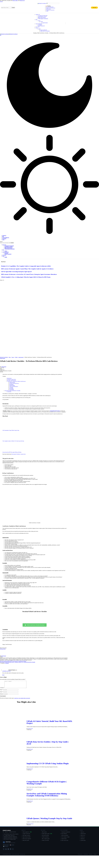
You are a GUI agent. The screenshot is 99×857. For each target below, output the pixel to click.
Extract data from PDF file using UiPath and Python (12, 452)
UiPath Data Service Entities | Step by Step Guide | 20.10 (48, 743)
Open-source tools (64, 840)
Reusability (11, 388)
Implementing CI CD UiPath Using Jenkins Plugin (48, 763)
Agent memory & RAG (26, 836)
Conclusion (9, 391)
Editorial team (83, 833)
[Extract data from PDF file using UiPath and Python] (12, 451)
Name (1, 689)
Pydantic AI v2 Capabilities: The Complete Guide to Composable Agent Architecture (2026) (26, 266)
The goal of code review (11, 379)
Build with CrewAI (26, 840)
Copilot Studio (63, 838)
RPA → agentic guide (45, 838)
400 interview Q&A (45, 835)
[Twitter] (4, 849)
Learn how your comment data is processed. (22, 698)
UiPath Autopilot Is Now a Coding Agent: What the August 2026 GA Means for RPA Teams (25, 277)
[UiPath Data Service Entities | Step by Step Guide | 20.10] (33, 738)
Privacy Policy (15, 0)
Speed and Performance (13, 386)
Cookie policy (83, 840)
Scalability (11, 387)
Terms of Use (22, 0)
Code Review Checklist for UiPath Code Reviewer (16, 381)
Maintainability (12, 385)
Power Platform (64, 833)
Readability (11, 384)
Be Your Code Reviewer (11, 380)
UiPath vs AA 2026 (45, 840)
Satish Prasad (3, 366)
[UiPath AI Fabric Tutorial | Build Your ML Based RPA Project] (33, 717)
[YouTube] (8, 849)
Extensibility (11, 389)
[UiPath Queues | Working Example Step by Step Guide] (33, 814)
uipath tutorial (2, 358)
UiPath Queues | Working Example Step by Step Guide (49, 818)
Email (1, 691)
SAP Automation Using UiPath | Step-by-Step (11, 430)
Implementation (12, 382)
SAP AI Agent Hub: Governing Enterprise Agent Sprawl (16, 271)
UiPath (47, 11)
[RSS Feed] (13, 849)
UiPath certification (45, 836)
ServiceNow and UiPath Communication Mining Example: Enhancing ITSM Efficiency (47, 795)
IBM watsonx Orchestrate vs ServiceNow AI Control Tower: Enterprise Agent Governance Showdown (29, 274)
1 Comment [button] (6, 663)
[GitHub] (10, 849)
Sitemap (95, 854)
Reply (3, 674)
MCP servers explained (27, 838)
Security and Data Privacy (14, 383)
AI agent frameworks (26, 833)
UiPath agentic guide (47, 833)
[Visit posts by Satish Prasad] (1, 365)
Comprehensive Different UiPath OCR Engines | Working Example (47, 783)
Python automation (64, 835)
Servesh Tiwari (30, 823)
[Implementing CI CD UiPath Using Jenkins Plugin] (33, 759)
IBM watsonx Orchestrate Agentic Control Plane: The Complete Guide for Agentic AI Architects (27, 269)
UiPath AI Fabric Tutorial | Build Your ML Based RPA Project (49, 722)
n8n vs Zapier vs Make (65, 836)
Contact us (83, 836)
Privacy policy (80, 854)
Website (1, 693)
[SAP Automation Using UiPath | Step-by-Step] (12, 429)
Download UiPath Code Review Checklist (12, 390)
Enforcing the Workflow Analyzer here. (18, 454)
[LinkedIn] (6, 849)
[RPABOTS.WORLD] (9, 34)
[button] (1, 1)
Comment (2, 687)
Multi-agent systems (26, 835)
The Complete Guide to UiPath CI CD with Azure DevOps (13, 441)
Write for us (83, 835)
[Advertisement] (49, 289)
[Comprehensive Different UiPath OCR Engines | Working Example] (33, 778)
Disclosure (83, 838)
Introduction (9, 378)
